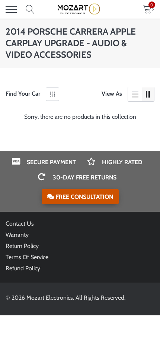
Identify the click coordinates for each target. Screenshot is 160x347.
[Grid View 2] (148, 94)
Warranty (17, 234)
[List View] (135, 94)
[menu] (11, 9)
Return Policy (22, 245)
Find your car (23, 93)
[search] (30, 9)
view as (112, 93)
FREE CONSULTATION (84, 196)
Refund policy (23, 268)
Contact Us (20, 223)
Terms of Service (27, 257)
